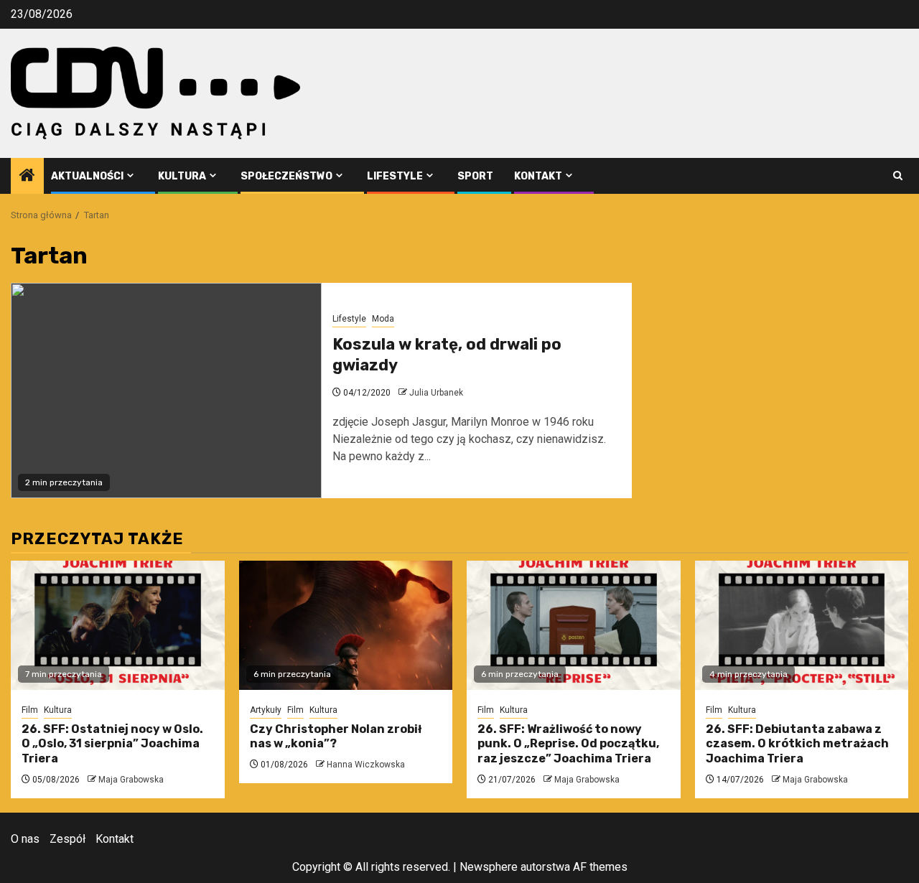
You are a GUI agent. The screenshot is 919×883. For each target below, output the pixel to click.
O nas (25, 839)
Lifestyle (395, 176)
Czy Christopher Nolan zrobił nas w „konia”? (335, 736)
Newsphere (489, 867)
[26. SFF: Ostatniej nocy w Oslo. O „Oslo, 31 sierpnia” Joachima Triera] (118, 625)
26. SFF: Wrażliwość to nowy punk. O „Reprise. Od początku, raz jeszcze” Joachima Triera (568, 744)
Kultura (182, 176)
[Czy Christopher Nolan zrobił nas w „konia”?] (346, 625)
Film (30, 710)
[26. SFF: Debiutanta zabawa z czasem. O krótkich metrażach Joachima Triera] (802, 625)
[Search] (898, 176)
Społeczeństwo (286, 176)
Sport (475, 176)
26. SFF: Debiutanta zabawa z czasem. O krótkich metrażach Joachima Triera (797, 744)
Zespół (67, 839)
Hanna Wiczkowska (366, 765)
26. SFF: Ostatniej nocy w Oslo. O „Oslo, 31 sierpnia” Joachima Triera (112, 744)
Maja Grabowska (131, 780)
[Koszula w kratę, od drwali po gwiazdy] (166, 390)
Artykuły (265, 710)
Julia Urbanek (436, 393)
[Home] (27, 177)
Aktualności (87, 176)
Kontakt (538, 176)
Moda (383, 319)
